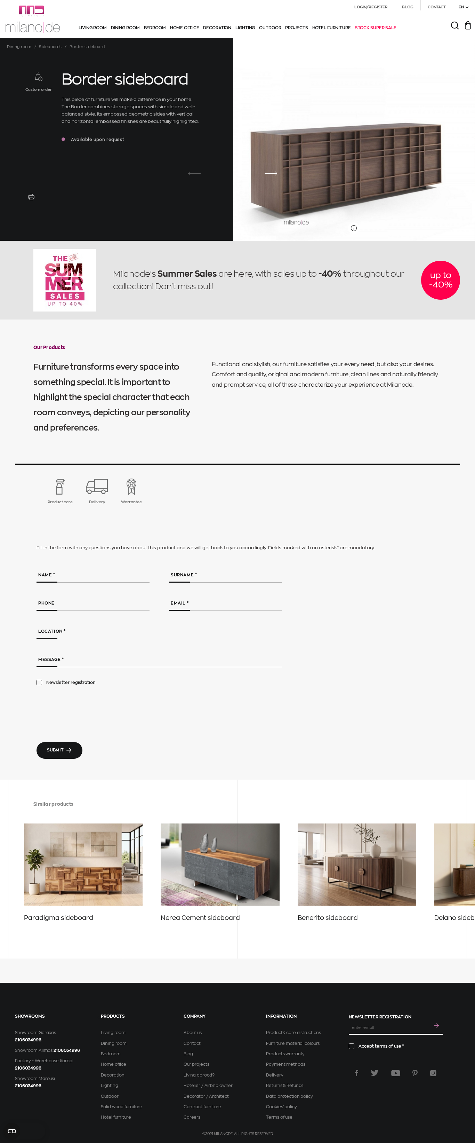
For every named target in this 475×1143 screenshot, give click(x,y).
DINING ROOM (125, 28)
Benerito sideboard (328, 918)
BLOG (407, 7)
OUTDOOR (270, 28)
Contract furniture (202, 1107)
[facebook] (356, 1073)
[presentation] (194, 173)
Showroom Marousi (35, 1079)
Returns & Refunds (284, 1085)
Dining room (19, 47)
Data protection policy (289, 1096)
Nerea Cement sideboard (200, 918)
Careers (192, 1117)
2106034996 (28, 1040)
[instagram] (433, 1073)
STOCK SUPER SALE (375, 28)
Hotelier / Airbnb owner (208, 1085)
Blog (188, 1054)
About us (193, 1033)
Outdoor (109, 1096)
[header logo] (32, 19)
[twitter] (375, 1073)
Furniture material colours (293, 1043)
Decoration (112, 1075)
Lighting (109, 1085)
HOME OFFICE (184, 28)
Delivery (274, 1075)
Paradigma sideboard (58, 918)
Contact (192, 1043)
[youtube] (395, 1073)
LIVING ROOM (93, 28)
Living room (113, 1033)
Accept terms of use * (381, 1046)
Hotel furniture (116, 1117)
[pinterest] (415, 1073)
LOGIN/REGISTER (371, 7)
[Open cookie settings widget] (24, 1131)
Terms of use (279, 1117)
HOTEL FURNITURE (331, 28)
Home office (113, 1064)
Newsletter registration (71, 682)
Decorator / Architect (206, 1096)
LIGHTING (245, 28)
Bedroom (110, 1054)
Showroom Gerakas (35, 1033)
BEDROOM (155, 28)
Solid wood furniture (121, 1107)
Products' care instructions (293, 1033)
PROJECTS (296, 28)
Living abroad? (199, 1075)
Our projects (196, 1064)
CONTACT (437, 7)
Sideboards (50, 47)
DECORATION (217, 28)
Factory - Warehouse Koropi (44, 1061)
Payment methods (285, 1064)
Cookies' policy (281, 1107)
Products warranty (285, 1054)
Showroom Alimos (34, 1050)
